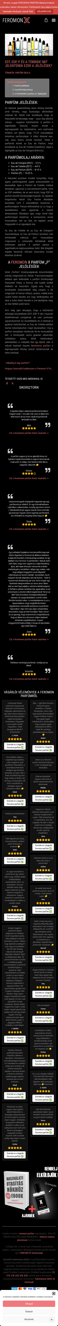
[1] (54, 1272)
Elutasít (29, 1311)
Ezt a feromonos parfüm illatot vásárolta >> (29, 433)
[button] (53, 1293)
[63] (25, 1275)
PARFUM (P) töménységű (31, 1253)
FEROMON (19, 262)
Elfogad (29, 1304)
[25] (17, 1275)
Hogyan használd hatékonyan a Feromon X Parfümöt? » (29, 368)
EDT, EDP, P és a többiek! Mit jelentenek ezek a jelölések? (28, 64)
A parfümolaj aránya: (24, 90)
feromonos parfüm (40, 345)
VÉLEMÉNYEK (44, 11)
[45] (21, 1275)
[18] (12, 1275)
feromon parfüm (26, 1233)
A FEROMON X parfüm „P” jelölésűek (30, 94)
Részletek (29, 1319)
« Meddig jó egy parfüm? (17, 363)
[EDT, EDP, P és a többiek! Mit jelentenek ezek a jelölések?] (29, 45)
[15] (8, 1275)
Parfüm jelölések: (22, 86)
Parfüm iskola (22, 72)
